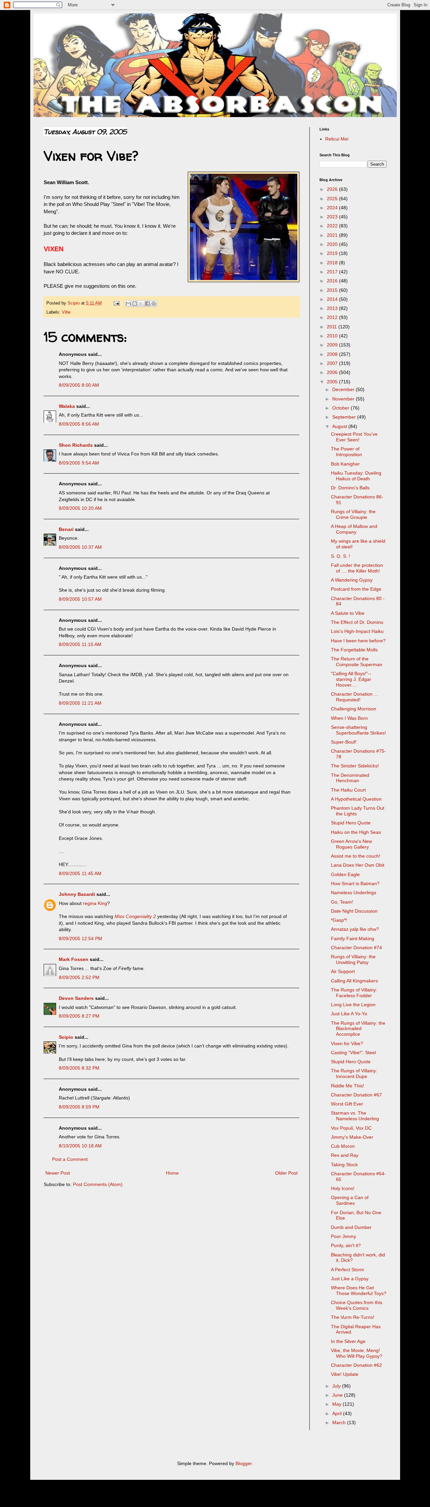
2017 (333, 271)
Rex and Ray (344, 1155)
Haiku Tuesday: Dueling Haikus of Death (356, 475)
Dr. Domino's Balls (350, 487)
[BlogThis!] (134, 303)
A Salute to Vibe (347, 613)
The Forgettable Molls (354, 649)
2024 (333, 207)
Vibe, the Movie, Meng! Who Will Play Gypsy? (356, 1353)
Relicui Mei (336, 139)
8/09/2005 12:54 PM (80, 938)
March (339, 1422)
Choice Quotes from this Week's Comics (356, 1305)
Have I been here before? (358, 640)
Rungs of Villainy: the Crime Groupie (353, 514)
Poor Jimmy (343, 1236)
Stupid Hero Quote (351, 822)
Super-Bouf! (343, 742)
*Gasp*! (339, 920)
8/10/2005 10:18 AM (80, 1145)
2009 (333, 344)
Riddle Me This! (347, 1085)
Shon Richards (76, 445)
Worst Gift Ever (347, 1104)
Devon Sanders (76, 998)
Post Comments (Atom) (98, 1184)
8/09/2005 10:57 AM (80, 599)
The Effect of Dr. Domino (357, 622)
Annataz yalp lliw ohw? (355, 929)
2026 (333, 189)
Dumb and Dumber (351, 1227)
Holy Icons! (342, 1188)
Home (172, 1173)
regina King (95, 903)
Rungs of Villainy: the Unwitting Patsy (353, 959)
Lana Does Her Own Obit (357, 865)
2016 (333, 280)
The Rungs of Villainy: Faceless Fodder (354, 992)
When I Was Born (349, 718)
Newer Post (57, 1173)
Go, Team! (342, 902)
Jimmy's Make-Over (352, 1137)
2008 (333, 354)
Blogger (243, 1463)
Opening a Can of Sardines (350, 1200)
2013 (333, 308)
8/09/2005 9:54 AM (79, 463)
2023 (333, 216)
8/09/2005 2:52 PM (79, 977)
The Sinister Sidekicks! (355, 765)
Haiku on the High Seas (356, 832)
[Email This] (128, 303)
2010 (333, 335)
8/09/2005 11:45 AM (80, 873)
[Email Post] (116, 303)
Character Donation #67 (356, 1094)
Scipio (66, 1037)
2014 (333, 299)
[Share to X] (141, 303)
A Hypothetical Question (356, 799)
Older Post (286, 1173)
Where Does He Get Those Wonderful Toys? (358, 1290)
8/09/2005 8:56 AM (79, 424)
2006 (333, 372)
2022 (333, 225)
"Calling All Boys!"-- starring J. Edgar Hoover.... (351, 679)
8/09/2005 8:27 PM (79, 1016)
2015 (333, 290)
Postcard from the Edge (356, 589)
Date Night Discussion (354, 911)
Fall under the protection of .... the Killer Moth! (357, 568)
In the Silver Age (348, 1341)
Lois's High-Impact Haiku (357, 631)
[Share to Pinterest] (153, 303)
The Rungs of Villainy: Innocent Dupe (354, 1073)
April (337, 1413)
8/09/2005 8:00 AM (79, 385)
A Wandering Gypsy (352, 580)
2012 (333, 317)
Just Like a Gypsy (350, 1278)
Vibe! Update (344, 1374)
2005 (333, 381)
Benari (66, 529)
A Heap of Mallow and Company (354, 529)
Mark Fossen (73, 959)
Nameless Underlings (353, 892)
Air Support (343, 971)
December (344, 389)
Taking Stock (344, 1164)
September (344, 417)
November (344, 398)
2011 (332, 326)
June (338, 1395)
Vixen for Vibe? (347, 1043)
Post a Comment (70, 1159)
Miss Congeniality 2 (135, 916)
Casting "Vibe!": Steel (353, 1052)
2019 (333, 253)
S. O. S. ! (340, 556)
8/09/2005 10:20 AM (80, 508)
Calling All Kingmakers (354, 980)
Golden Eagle (345, 874)
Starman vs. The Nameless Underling (355, 1115)
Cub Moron (343, 1146)
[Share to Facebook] (147, 303)
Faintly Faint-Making (352, 938)
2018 (333, 262)
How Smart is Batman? (355, 883)
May (337, 1404)
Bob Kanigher (345, 464)
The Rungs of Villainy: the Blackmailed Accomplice (358, 1028)
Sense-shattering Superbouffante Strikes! (358, 730)
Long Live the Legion (353, 1004)
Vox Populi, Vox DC (351, 1128)
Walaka (67, 406)
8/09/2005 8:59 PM (79, 1107)
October (341, 408)
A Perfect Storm (347, 1269)
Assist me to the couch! (355, 856)
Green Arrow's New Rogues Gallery (351, 844)
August (340, 426)
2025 (333, 198)
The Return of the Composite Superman (356, 661)
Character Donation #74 (356, 947)
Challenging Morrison (353, 708)
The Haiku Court (348, 790)
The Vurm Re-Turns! (352, 1317)
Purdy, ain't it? (346, 1245)
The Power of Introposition (346, 451)
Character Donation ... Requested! (354, 696)
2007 (333, 363)
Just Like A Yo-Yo (349, 1013)
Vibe (66, 312)
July (337, 1386)
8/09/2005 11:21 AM (80, 703)
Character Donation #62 (356, 1365)
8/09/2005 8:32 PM (79, 1068)
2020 (333, 244)
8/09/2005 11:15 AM (80, 644)
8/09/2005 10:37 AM (80, 547)
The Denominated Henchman (350, 778)
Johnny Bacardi (77, 894)
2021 (333, 235)
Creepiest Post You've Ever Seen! (354, 436)
